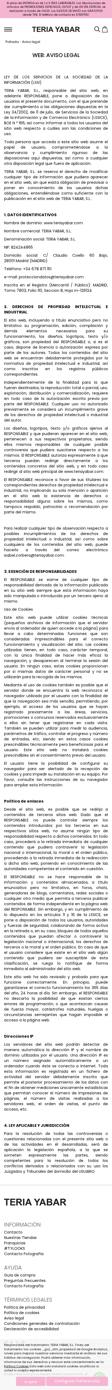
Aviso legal (31, 41)
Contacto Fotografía (23, 1254)
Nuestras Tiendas (20, 1237)
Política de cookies (21, 1312)
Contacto (13, 1232)
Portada (12, 41)
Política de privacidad (24, 1307)
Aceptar (30, 1381)
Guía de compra (19, 1275)
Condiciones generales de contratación (42, 1323)
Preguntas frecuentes (25, 1280)
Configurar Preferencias (77, 1381)
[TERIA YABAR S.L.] (56, 29)
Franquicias (15, 1243)
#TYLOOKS (14, 1248)
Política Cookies (16, 1366)
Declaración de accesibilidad (31, 1329)
